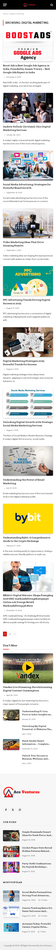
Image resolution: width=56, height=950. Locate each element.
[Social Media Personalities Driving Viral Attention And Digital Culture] (11, 895)
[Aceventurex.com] (29, 5)
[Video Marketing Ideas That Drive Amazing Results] (28, 223)
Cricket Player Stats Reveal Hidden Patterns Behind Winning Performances (37, 850)
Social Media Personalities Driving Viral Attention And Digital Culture (37, 895)
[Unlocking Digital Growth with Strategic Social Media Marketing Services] (28, 403)
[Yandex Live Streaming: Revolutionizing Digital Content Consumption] (28, 668)
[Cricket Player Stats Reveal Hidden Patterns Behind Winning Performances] (11, 851)
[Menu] (5, 4)
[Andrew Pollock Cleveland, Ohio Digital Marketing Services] (28, 108)
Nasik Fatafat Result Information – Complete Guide (35, 744)
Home (5, 14)
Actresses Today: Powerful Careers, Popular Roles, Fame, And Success (36, 927)
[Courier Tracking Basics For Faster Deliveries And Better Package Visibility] (11, 911)
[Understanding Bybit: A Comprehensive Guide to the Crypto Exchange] (28, 518)
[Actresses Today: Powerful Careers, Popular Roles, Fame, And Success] (11, 927)
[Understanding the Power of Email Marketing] (28, 461)
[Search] (51, 4)
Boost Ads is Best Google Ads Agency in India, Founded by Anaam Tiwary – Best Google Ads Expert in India (26, 69)
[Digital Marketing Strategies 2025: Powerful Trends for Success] (28, 342)
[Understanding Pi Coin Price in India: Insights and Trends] (11, 715)
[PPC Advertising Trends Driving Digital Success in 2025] (28, 281)
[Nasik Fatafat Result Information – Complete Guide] (11, 744)
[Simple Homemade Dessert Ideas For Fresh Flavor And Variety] (11, 835)
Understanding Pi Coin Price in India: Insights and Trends (37, 714)
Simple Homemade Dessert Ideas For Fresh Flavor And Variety (36, 835)
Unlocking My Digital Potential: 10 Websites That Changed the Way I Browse (37, 729)
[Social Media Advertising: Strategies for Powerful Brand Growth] (28, 165)
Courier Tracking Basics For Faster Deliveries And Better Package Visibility (37, 911)
